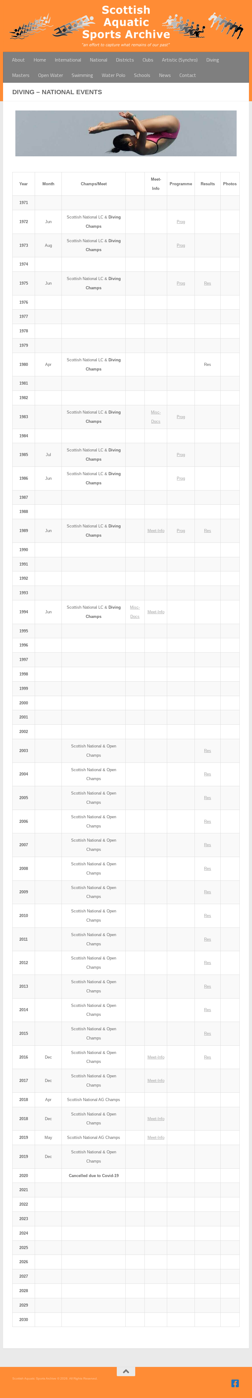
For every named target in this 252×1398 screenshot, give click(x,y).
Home (39, 59)
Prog (181, 221)
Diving (212, 59)
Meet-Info (156, 530)
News (165, 75)
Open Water (50, 75)
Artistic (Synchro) (180, 59)
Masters (21, 75)
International (68, 59)
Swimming (82, 75)
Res (207, 283)
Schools (142, 75)
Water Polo (113, 75)
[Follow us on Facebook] (235, 1383)
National (98, 59)
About (18, 59)
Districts (125, 59)
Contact (187, 75)
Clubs (148, 59)
